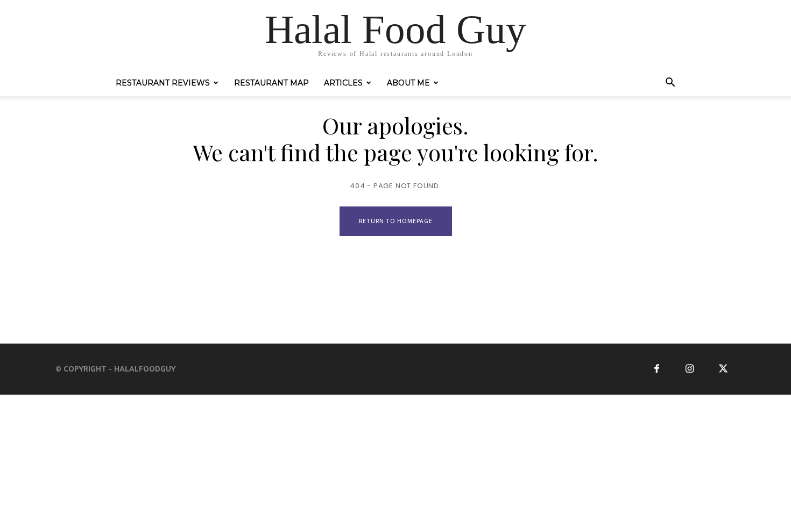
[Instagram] (690, 369)
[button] (670, 84)
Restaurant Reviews (163, 83)
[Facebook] (656, 369)
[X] (723, 369)
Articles (343, 83)
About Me (408, 83)
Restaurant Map (271, 83)
